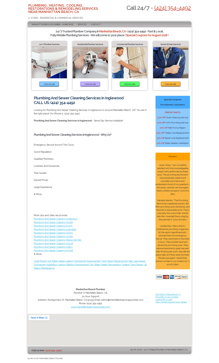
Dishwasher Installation (45, 264)
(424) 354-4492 (172, 7)
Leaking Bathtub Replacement (73, 264)
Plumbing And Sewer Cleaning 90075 (53, 226)
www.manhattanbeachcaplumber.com (90, 307)
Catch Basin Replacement (114, 261)
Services (82, 24)
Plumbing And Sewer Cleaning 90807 (53, 247)
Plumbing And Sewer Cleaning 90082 (53, 236)
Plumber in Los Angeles (167, 297)
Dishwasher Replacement (87, 261)
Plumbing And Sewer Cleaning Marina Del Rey (58, 240)
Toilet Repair (40, 261)
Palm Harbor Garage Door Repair (171, 302)
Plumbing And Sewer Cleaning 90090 (53, 233)
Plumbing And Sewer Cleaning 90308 (53, 250)
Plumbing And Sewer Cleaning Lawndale (55, 229)
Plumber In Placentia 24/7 (168, 294)
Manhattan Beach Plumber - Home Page (52, 24)
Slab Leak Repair (137, 261)
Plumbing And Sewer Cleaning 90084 (53, 222)
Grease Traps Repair (132, 264)
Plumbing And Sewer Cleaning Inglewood (55, 219)
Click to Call (49, 84)
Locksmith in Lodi (164, 299)
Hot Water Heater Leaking (60, 261)
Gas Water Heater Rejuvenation (105, 264)
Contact (96, 24)
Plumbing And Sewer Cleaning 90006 (53, 243)
